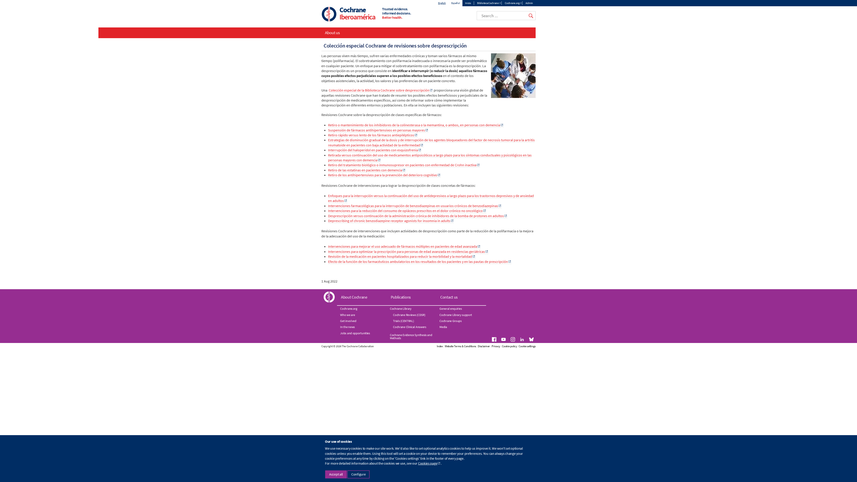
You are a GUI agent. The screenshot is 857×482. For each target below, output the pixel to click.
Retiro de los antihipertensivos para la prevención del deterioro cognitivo (382, 175)
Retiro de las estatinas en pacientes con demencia (365, 170)
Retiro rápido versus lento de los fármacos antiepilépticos (371, 135)
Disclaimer (484, 346)
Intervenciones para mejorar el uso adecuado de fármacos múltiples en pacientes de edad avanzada (402, 246)
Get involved (348, 321)
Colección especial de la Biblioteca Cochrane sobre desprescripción (379, 90)
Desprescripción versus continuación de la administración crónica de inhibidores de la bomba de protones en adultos (416, 216)
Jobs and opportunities (355, 333)
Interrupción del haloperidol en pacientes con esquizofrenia (373, 150)
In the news (347, 327)
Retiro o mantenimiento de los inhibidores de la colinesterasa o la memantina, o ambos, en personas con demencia (414, 125)
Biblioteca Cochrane (488, 3)
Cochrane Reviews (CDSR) (409, 315)
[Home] (329, 14)
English (442, 3)
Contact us (449, 297)
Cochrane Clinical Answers (409, 327)
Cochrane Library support (455, 315)
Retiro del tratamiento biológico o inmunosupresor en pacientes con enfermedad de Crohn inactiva (402, 165)
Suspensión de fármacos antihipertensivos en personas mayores (376, 130)
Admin (529, 3)
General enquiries (450, 309)
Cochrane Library (401, 309)
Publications (401, 297)
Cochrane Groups (450, 321)
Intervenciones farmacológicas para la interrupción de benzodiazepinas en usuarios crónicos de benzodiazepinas (413, 206)
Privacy (496, 346)
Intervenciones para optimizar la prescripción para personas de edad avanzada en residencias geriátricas (406, 251)
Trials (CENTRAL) (403, 321)
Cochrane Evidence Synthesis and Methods (411, 336)
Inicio (468, 3)
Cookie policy (509, 346)
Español (455, 3)
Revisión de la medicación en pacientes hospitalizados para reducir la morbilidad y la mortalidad (400, 256)
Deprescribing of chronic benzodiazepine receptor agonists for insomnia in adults (389, 220)
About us (332, 32)
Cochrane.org (512, 3)
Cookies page (427, 463)
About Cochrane (354, 297)
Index (440, 346)
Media (443, 327)
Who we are (347, 315)
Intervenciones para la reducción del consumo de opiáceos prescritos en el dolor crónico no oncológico (405, 210)
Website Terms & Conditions (460, 346)
